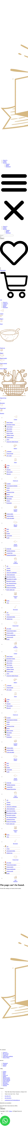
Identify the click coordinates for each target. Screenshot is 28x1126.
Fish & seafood (3, 363)
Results (2, 238)
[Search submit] (0, 237)
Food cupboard (3, 368)
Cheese (1, 313)
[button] (14, 196)
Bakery (1, 318)
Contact (4, 161)
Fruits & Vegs (3, 398)
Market (7, 165)
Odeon (10, 1111)
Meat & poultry (3, 358)
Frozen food (3, 408)
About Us (5, 160)
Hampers (2, 413)
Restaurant (8, 166)
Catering (8, 164)
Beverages (2, 403)
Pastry (1, 324)
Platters (1, 353)
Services (5, 162)
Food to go (2, 348)
